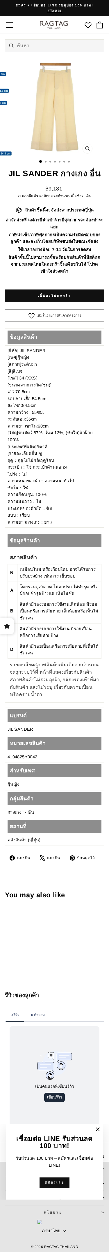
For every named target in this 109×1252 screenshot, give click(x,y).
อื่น (31, 812)
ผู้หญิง (13, 784)
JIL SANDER (20, 729)
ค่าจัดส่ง (46, 196)
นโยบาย (53, 1212)
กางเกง (14, 812)
